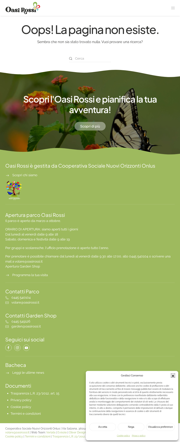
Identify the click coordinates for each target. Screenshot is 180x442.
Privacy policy (139, 435)
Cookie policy (123, 435)
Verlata (50, 432)
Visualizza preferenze (160, 426)
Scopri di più (90, 126)
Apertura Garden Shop (22, 266)
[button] (173, 375)
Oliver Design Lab (80, 432)
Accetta (102, 426)
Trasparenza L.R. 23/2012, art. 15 (35, 393)
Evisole (62, 432)
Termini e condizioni (26, 413)
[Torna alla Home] (23, 8)
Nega (131, 426)
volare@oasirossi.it (17, 432)
